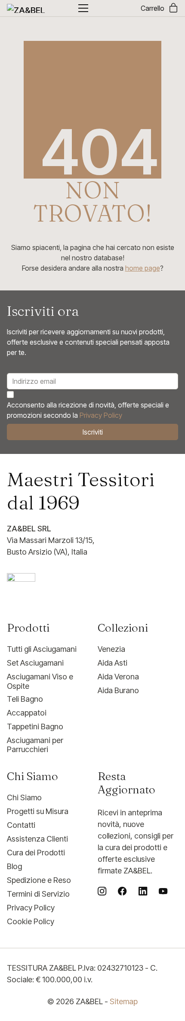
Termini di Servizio (38, 893)
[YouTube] (163, 891)
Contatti (21, 825)
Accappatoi (26, 712)
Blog (14, 866)
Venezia (111, 649)
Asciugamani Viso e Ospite (40, 681)
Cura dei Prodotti (36, 852)
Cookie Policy (30, 921)
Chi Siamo (24, 797)
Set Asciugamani (35, 662)
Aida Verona (118, 676)
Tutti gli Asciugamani (42, 649)
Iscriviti (93, 432)
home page (142, 268)
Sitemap (124, 1001)
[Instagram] (102, 891)
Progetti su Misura (37, 811)
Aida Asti (112, 662)
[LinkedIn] (143, 891)
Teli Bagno (25, 698)
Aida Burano (118, 690)
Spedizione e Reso (39, 880)
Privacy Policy (101, 415)
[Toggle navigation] (83, 8)
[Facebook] (122, 891)
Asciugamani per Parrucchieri (35, 745)
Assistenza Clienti (37, 838)
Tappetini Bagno (35, 726)
